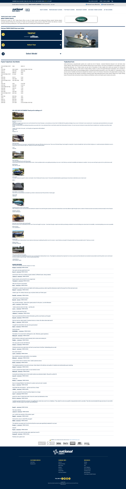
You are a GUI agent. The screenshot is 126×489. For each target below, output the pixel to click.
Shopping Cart (32, 463)
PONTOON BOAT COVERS (55, 10)
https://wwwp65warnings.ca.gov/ (75, 439)
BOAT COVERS (44, 10)
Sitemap (85, 462)
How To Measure (87, 467)
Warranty (60, 467)
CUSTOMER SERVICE (35, 460)
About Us (60, 462)
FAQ (85, 465)
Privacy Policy (60, 470)
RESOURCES (87, 460)
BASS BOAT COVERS (81, 10)
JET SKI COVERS (108, 10)
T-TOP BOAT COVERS (69, 10)
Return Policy (60, 465)
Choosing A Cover (87, 470)
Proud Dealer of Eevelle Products (90, 474)
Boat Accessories (87, 472)
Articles (85, 463)
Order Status (32, 462)
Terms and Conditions (62, 472)
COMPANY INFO (62, 460)
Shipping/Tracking (61, 463)
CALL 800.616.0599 (93, 1)
